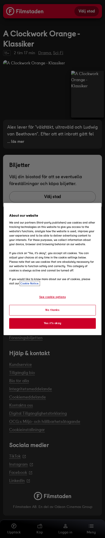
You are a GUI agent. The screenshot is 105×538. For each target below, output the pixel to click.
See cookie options (52, 297)
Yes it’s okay (52, 323)
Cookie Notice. (29, 283)
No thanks (52, 310)
